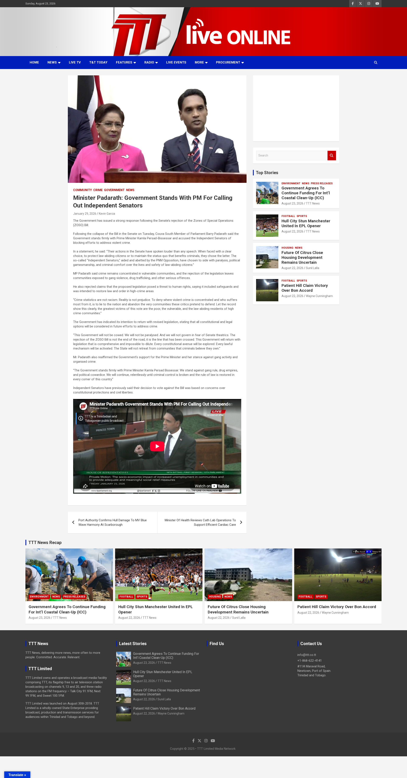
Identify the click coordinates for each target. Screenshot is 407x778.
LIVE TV (75, 62)
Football (288, 216)
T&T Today (98, 62)
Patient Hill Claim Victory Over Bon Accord (305, 288)
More (199, 62)
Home (34, 62)
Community (82, 190)
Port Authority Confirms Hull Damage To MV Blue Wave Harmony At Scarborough (112, 522)
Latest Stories (133, 643)
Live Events (176, 62)
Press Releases (322, 183)
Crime (98, 190)
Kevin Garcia (107, 213)
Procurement (228, 62)
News (52, 62)
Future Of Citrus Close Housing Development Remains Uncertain (302, 257)
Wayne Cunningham (319, 296)
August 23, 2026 (292, 203)
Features (124, 62)
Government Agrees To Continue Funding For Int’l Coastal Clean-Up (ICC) (306, 193)
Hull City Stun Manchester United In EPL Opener (306, 223)
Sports (302, 216)
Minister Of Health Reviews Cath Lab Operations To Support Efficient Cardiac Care (200, 522)
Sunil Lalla (312, 268)
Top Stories (267, 172)
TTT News (313, 203)
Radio (149, 62)
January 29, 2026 (84, 213)
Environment (291, 183)
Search (332, 155)
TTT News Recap (44, 542)
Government (114, 190)
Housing (287, 247)
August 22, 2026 (292, 231)
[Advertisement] (296, 108)
